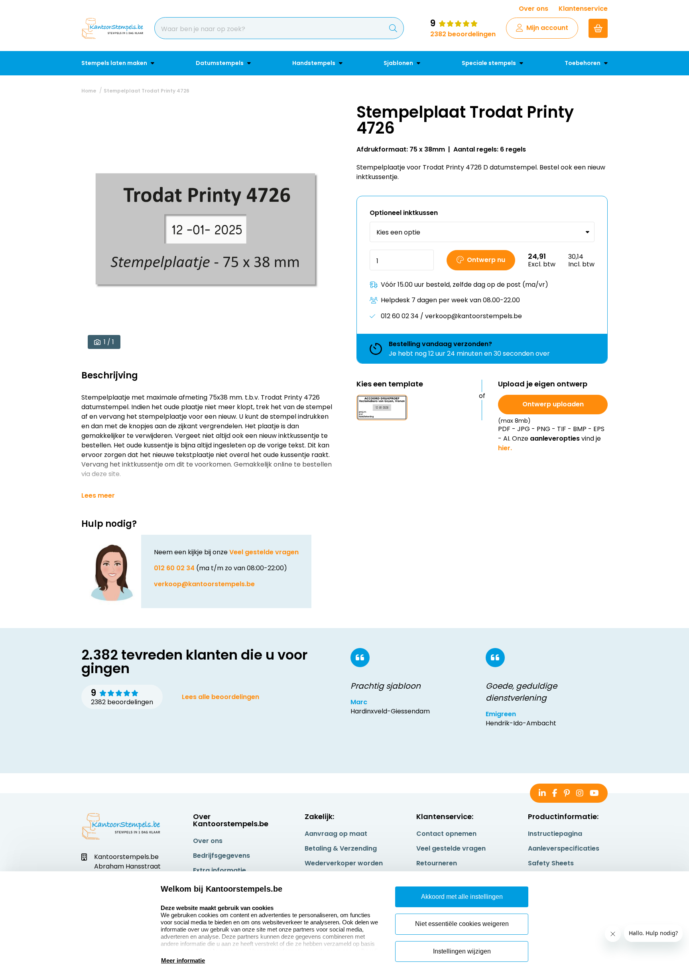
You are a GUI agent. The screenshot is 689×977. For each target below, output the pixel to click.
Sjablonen (399, 63)
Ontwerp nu (486, 259)
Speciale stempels (489, 63)
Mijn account (547, 27)
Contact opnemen (446, 833)
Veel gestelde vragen (264, 552)
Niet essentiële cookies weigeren (462, 923)
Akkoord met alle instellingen (462, 896)
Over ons (533, 8)
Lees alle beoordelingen (220, 697)
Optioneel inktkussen (404, 213)
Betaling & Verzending (341, 848)
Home (88, 90)
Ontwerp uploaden (553, 404)
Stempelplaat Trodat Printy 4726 (146, 90)
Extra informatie (219, 870)
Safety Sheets (551, 863)
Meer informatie (183, 960)
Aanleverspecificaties (563, 848)
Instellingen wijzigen (462, 951)
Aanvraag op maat (336, 833)
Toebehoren (583, 63)
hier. (505, 448)
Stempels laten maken (114, 63)
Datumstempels (220, 63)
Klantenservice (583, 8)
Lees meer (98, 495)
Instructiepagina (555, 833)
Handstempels (314, 63)
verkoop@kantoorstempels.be (204, 584)
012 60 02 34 (174, 568)
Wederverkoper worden (344, 863)
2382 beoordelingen (463, 34)
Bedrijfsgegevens (221, 855)
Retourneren (436, 863)
